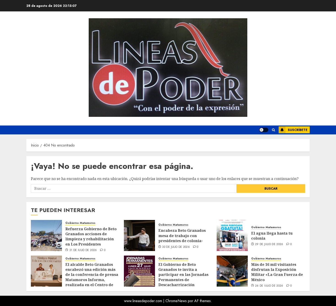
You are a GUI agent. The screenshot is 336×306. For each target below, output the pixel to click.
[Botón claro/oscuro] (263, 130)
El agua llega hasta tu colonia (272, 236)
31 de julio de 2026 (83, 250)
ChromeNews (176, 300)
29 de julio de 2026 (269, 244)
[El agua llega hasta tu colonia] (232, 235)
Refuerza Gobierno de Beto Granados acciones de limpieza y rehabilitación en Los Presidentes (91, 236)
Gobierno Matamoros (80, 223)
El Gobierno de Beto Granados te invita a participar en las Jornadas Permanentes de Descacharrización (183, 275)
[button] (273, 130)
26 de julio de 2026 (269, 286)
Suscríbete (297, 130)
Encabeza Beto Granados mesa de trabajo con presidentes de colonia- (182, 235)
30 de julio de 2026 (176, 247)
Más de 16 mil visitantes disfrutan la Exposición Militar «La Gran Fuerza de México (277, 272)
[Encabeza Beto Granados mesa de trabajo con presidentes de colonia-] (139, 235)
